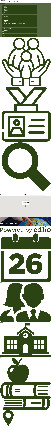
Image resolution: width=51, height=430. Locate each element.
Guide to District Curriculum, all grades (8, 28)
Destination (25, 194)
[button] (25, 206)
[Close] (28, 201)
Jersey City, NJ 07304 (2, 224)
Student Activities (6, 15)
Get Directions (48, 195)
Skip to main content (2, 0)
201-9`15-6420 (2, 225)
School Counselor (6, 10)
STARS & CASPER (6, 22)
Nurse (4, 11)
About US (5, 6)
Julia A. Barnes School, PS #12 (25, 202)
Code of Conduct (6, 16)
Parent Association (6, 20)
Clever (4, 29)
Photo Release (5, 24)
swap (23, 195)
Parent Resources (6, 21)
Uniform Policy (5, 9)
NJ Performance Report (6, 8)
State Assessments (6, 30)
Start (0, 194)
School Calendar (5, 7)
